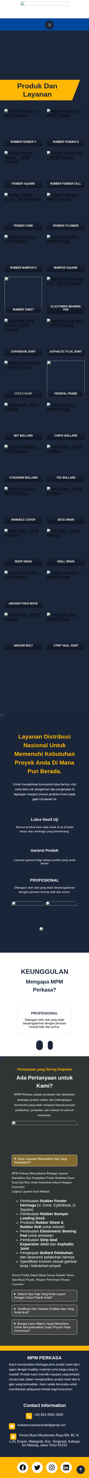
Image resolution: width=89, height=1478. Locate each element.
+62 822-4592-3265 (48, 1414)
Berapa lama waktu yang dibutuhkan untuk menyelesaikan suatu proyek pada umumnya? (42, 1327)
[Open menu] (49, 24)
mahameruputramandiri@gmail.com (41, 1425)
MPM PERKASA (44, 1357)
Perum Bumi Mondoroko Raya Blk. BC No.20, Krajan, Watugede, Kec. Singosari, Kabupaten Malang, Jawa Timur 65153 (44, 1440)
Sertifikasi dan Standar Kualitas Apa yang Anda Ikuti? (44, 1310)
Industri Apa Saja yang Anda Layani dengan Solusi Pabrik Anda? (39, 1295)
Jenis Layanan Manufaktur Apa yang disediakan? (40, 1160)
